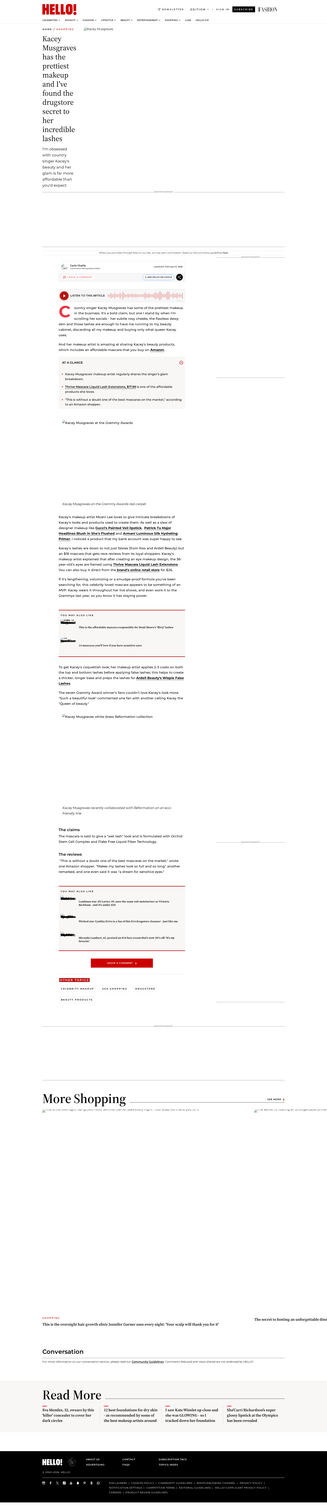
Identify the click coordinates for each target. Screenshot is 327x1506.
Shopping (171, 20)
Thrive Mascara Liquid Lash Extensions (145, 564)
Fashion (88, 20)
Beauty (125, 20)
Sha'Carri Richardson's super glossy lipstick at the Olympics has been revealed (252, 1415)
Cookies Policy (142, 1483)
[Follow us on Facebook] (50, 1483)
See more (274, 1099)
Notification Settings (125, 1487)
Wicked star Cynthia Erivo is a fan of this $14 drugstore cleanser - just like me (128, 921)
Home (47, 29)
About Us (93, 1459)
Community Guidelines (148, 1361)
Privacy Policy (251, 1483)
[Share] (179, 278)
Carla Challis (78, 265)
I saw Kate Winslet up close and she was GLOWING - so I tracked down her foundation (191, 1415)
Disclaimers (118, 1483)
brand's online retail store (138, 570)
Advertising (95, 1464)
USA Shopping (114, 988)
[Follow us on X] (57, 1483)
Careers (115, 1492)
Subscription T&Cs (172, 1459)
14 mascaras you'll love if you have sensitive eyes (110, 645)
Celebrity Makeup (77, 988)
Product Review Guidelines (147, 1492)
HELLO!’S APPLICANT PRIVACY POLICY (241, 1487)
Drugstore (145, 988)
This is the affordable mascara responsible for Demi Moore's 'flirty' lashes (126, 627)
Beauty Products (77, 999)
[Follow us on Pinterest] (84, 1483)
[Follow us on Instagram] (43, 1483)
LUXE (188, 20)
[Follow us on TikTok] (64, 1483)
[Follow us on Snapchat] (77, 1483)
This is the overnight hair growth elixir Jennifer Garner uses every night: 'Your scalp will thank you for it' (130, 1324)
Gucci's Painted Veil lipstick (118, 528)
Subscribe (243, 9)
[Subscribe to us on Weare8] (91, 1483)
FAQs (126, 1464)
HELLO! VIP (202, 20)
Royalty (70, 20)
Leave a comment (120, 963)
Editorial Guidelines (195, 1487)
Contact (128, 1459)
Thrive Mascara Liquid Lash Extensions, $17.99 (100, 387)
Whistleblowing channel (216, 1483)
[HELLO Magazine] (59, 9)
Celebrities (50, 20)
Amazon (157, 350)
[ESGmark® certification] (69, 1462)
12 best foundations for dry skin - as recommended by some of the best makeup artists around (130, 1415)
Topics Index (168, 1464)
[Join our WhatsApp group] (98, 1483)
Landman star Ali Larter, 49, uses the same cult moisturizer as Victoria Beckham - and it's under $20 (124, 903)
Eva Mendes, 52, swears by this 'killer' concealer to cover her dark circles (68, 1415)
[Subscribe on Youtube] (71, 1483)
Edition (198, 9)
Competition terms (160, 1487)
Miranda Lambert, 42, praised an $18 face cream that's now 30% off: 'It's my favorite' (126, 939)
